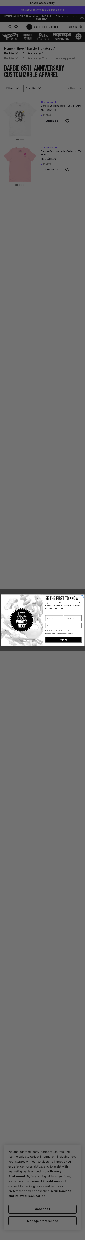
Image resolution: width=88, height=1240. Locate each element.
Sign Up (63, 639)
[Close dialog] (81, 597)
